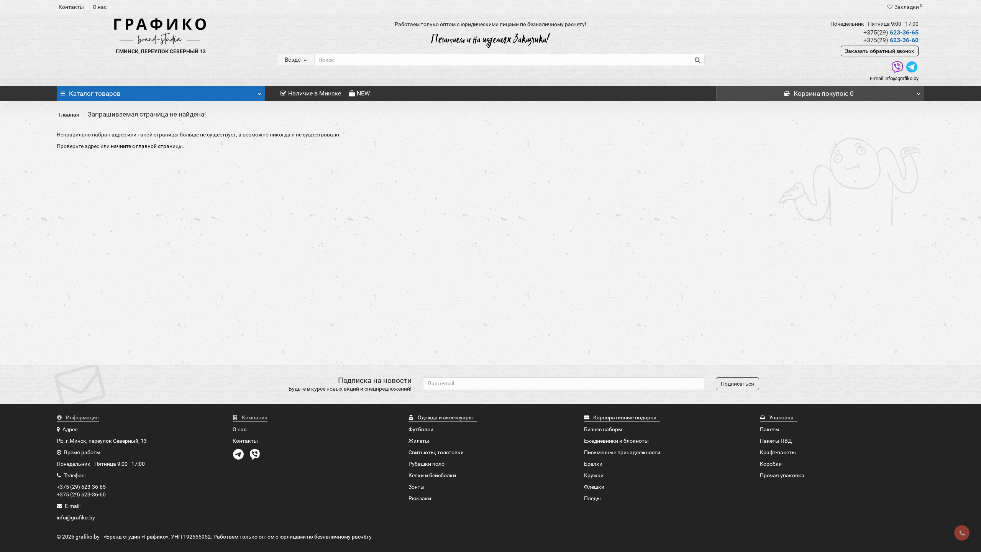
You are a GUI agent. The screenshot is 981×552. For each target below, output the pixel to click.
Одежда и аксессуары (445, 417)
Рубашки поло (426, 464)
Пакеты (769, 429)
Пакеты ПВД (776, 441)
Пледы (592, 498)
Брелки (593, 464)
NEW (363, 93)
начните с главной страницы (147, 146)
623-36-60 (891, 40)
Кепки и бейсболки (432, 475)
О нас (100, 7)
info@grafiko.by (901, 78)
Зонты (416, 487)
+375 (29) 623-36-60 (81, 494)
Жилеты (418, 441)
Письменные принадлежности (622, 452)
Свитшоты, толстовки (436, 452)
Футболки (420, 429)
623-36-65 (891, 32)
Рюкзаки (419, 498)
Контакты (71, 7)
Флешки (594, 487)
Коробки (771, 464)
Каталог (95, 93)
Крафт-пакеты (778, 452)
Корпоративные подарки (624, 417)
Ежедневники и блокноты (616, 441)
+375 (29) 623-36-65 (81, 487)
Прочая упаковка (782, 475)
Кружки (594, 475)
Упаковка (781, 417)
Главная (69, 115)
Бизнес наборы (603, 429)
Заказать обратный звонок (879, 51)
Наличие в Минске (314, 93)
